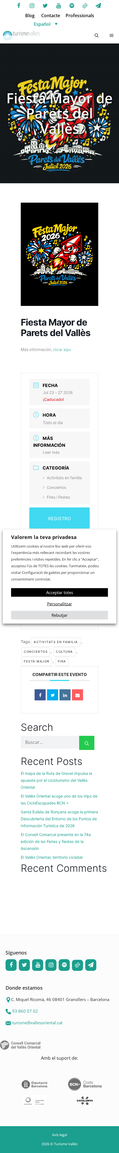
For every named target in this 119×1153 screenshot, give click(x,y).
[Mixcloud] (84, 6)
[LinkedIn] (65, 694)
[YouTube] (58, 6)
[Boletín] (98, 6)
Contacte (50, 15)
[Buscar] (86, 743)
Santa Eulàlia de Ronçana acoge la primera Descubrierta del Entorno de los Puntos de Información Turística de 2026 (59, 818)
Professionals (80, 15)
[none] (65, 24)
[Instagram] (31, 6)
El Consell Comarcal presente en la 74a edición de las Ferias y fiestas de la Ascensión (56, 841)
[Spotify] (71, 6)
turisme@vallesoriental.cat (37, 1022)
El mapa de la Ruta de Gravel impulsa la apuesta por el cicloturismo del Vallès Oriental (56, 780)
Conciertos (56, 487)
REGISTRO (59, 518)
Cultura (64, 652)
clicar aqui (62, 349)
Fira (62, 661)
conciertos (36, 652)
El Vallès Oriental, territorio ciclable (52, 857)
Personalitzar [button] (59, 604)
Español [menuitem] (42, 24)
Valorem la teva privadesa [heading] (44, 536)
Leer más (51, 452)
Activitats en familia (56, 642)
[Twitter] (45, 6)
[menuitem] (65, 24)
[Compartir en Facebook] (40, 694)
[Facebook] (18, 6)
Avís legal (59, 1134)
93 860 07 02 (25, 1011)
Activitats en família (64, 477)
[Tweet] (52, 694)
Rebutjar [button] (59, 615)
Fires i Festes (58, 497)
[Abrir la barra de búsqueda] (96, 35)
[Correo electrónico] (77, 694)
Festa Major (37, 661)
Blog (30, 15)
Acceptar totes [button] (59, 592)
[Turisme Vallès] (21, 35)
